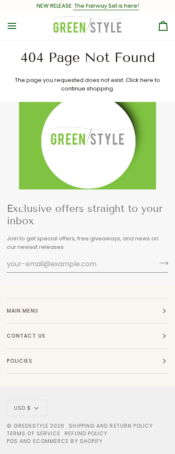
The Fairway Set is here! (106, 6)
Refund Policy (86, 433)
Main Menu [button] (22, 310)
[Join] (161, 263)
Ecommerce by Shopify (68, 441)
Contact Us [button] (26, 335)
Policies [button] (19, 360)
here (146, 80)
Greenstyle (31, 425)
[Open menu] (19, 26)
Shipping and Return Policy (111, 425)
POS (12, 441)
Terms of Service (33, 433)
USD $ (22, 408)
